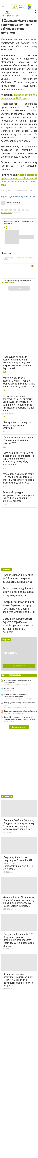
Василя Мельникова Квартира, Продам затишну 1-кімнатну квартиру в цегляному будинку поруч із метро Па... (18, 980)
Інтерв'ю (10, 652)
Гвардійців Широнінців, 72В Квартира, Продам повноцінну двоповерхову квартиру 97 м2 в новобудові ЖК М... (18, 940)
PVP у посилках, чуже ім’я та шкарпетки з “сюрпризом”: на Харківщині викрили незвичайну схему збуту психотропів (18, 458)
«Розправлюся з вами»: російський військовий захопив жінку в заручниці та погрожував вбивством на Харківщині (18, 362)
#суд (10, 197)
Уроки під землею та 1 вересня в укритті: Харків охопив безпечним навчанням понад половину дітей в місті (19, 382)
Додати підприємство (19, 727)
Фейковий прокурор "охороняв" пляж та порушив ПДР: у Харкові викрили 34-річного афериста (18, 496)
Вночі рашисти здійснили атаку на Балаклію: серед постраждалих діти (18, 592)
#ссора (32, 197)
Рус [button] (7, 12)
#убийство (24, 197)
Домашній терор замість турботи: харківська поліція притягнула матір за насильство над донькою (18, 625)
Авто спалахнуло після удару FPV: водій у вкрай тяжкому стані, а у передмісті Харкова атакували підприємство (18, 478)
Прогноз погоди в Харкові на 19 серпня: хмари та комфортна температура (18, 578)
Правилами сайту (8, 283)
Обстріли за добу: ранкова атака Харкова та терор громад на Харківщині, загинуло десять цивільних (19, 607)
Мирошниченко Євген (13, 202)
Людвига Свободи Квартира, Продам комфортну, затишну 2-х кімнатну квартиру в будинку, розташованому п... (18, 825)
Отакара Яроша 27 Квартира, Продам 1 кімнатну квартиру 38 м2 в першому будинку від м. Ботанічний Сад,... (18, 901)
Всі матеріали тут (19, 666)
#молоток (16, 197)
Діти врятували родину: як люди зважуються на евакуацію (17, 425)
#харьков (4, 197)
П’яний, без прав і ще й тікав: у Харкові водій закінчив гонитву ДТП (18, 440)
